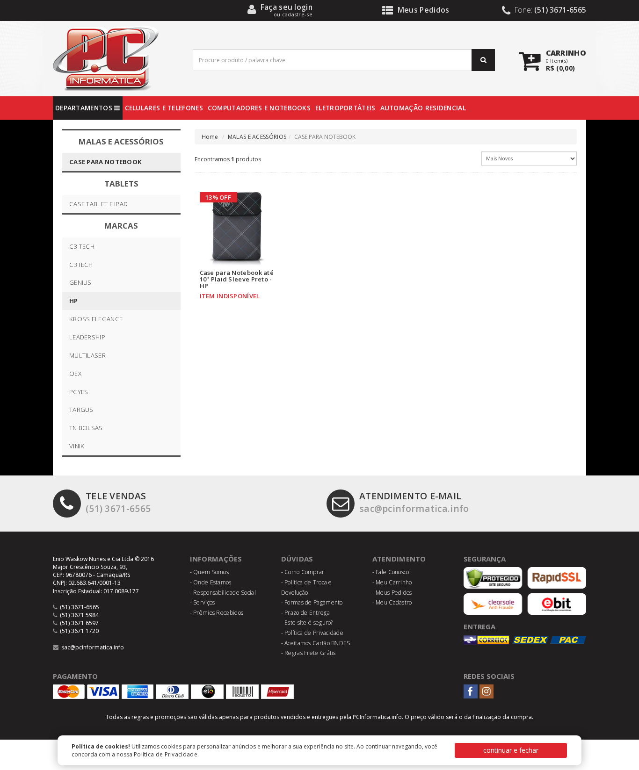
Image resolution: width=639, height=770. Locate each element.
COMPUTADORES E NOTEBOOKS (259, 107)
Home (210, 137)
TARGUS (81, 409)
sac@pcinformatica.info (414, 502)
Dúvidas (297, 558)
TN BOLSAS (86, 428)
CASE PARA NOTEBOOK (105, 162)
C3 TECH (81, 246)
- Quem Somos (209, 572)
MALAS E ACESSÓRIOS (257, 137)
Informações (216, 558)
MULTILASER (87, 355)
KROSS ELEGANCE (96, 319)
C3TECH (81, 264)
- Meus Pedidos (392, 593)
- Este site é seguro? (307, 622)
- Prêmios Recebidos (217, 613)
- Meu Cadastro (392, 602)
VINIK (77, 446)
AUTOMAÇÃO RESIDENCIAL (423, 107)
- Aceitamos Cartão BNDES (315, 643)
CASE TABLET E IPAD (98, 204)
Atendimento (399, 558)
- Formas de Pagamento (312, 602)
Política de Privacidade (165, 754)
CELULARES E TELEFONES (164, 107)
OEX (75, 373)
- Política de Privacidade (312, 633)
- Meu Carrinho (392, 582)
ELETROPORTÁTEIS (345, 107)
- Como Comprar (303, 572)
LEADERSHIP (87, 337)
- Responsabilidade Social (223, 593)
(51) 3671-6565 (118, 502)
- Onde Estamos (211, 582)
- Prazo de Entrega (305, 613)
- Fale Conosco (390, 572)
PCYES (78, 392)
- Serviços (202, 602)
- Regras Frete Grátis (308, 653)
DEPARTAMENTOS (84, 107)
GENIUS (80, 282)
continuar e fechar (510, 750)
